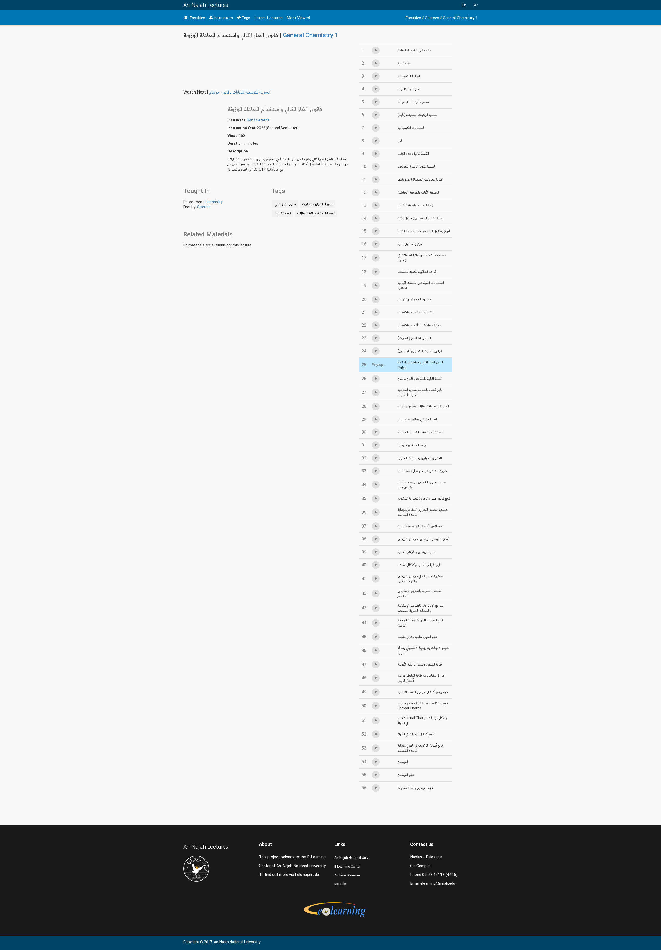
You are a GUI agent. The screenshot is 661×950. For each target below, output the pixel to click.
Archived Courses (347, 875)
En (464, 5)
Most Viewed (298, 18)
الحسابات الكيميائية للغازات (316, 213)
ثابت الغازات (282, 213)
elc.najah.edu (308, 874)
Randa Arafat (258, 120)
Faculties (196, 18)
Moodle (340, 884)
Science (203, 207)
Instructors (223, 18)
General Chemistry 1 (460, 18)
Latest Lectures (268, 18)
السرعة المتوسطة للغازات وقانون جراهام (239, 92)
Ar (476, 5)
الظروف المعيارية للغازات (317, 204)
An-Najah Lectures (205, 5)
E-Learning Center (347, 866)
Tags (245, 18)
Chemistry (214, 202)
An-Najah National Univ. (351, 858)
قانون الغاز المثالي (285, 204)
